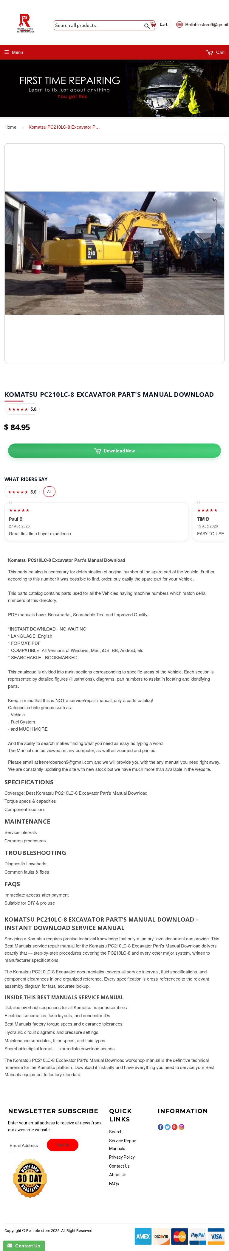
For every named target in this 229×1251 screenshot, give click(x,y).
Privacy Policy (122, 1157)
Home (10, 127)
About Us (117, 1174)
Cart (220, 52)
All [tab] (49, 491)
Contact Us (119, 1166)
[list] (114, 521)
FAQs (114, 1183)
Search (116, 1131)
